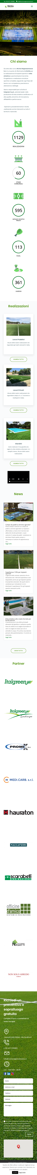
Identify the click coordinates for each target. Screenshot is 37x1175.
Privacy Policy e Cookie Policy (17, 1162)
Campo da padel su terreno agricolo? (18, 525)
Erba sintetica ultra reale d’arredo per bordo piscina (18, 619)
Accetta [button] (15, 1172)
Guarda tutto (18, 359)
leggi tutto (8, 544)
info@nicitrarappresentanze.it (15, 1059)
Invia (29, 1134)
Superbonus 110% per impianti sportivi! (15, 573)
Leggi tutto (18, 651)
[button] (19, 1146)
